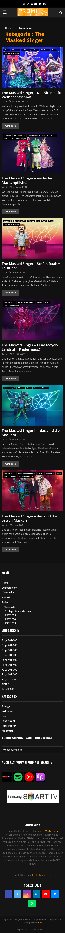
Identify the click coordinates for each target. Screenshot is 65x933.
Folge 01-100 (9, 680)
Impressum (22, 929)
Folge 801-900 (9, 640)
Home (8, 28)
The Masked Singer (11, 53)
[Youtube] (46, 894)
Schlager (6, 706)
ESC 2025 (10, 623)
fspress (39, 923)
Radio (5, 602)
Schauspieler (8, 721)
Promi (51, 221)
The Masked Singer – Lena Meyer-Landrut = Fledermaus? (30, 347)
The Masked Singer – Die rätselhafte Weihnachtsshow (32, 94)
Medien (31, 221)
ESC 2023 (10, 615)
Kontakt (6, 597)
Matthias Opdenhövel (30, 50)
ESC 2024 (10, 619)
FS (6, 101)
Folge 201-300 (9, 670)
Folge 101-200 (9, 674)
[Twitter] (17, 894)
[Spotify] (32, 903)
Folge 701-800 (9, 645)
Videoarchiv (8, 592)
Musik (59, 473)
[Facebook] (8, 894)
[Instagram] (27, 894)
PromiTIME (8, 689)
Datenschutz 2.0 (37, 929)
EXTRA (5, 684)
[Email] (55, 894)
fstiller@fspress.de (41, 875)
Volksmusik (8, 711)
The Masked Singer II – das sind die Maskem (31, 432)
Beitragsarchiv (9, 588)
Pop (38, 221)
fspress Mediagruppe (48, 831)
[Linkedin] (36, 894)
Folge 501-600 (9, 655)
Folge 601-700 (9, 650)
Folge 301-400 (9, 665)
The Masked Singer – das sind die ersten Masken (29, 518)
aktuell (6, 50)
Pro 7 (54, 50)
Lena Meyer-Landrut (26, 302)
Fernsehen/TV (19, 135)
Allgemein (15, 50)
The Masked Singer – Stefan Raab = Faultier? (31, 265)
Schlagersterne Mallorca (18, 611)
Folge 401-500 (9, 660)
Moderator (45, 50)
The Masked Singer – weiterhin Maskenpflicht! (27, 180)
